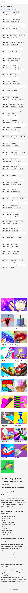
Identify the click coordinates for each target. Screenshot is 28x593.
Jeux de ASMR (22, 26)
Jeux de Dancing (5, 76)
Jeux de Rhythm (5, 189)
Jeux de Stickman (6, 219)
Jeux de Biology (5, 37)
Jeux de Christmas (15, 56)
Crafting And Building (6, 12)
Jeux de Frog (22, 106)
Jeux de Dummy (5, 92)
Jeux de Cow (17, 67)
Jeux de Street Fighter (18, 221)
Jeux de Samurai (15, 193)
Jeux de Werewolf (16, 255)
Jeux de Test (22, 232)
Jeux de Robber (5, 191)
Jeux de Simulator (16, 200)
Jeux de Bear (5, 35)
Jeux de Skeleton (5, 203)
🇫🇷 (25, 2)
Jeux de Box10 (21, 42)
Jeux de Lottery (5, 143)
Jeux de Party (14, 166)
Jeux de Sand (5, 196)
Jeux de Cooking (5, 65)
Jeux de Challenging (16, 53)
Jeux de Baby (5, 30)
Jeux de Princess (15, 177)
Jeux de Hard (14, 120)
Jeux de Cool (14, 65)
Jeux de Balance (5, 33)
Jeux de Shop (23, 198)
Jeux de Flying (5, 104)
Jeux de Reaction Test (16, 184)
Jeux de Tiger (15, 235)
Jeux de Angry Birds (15, 21)
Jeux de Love (13, 143)
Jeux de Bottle (13, 42)
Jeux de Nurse (13, 159)
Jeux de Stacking (5, 216)
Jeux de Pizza (5, 170)
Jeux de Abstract (15, 17)
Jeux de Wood (5, 262)
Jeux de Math (14, 147)
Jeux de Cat (4, 51)
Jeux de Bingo (22, 35)
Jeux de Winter (5, 260)
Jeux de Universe (6, 253)
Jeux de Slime (23, 203)
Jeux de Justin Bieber (16, 131)
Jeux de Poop (5, 175)
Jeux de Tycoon (5, 248)
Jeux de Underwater (6, 251)
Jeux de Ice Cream (6, 127)
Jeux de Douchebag (18, 88)
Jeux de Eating (14, 92)
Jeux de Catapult (13, 51)
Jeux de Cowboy (5, 69)
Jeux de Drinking (15, 90)
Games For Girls (16, 12)
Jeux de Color (5, 62)
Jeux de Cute (5, 74)
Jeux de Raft (22, 180)
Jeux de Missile (14, 154)
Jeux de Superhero (6, 226)
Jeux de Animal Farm (6, 23)
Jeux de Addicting (6, 19)
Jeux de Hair (15, 118)
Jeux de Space (5, 209)
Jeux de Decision (15, 76)
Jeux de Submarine (6, 223)
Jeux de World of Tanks (15, 262)
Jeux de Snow (14, 205)
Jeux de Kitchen (14, 136)
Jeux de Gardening (6, 111)
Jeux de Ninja (22, 157)
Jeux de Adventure (16, 19)
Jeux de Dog (13, 85)
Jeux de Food (13, 104)
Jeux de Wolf (22, 260)
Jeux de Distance (16, 83)
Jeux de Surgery (5, 228)
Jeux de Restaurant (15, 186)
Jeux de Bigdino (13, 35)
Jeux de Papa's (22, 164)
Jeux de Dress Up (6, 90)
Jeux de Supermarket (17, 226)
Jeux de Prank (13, 175)
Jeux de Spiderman (15, 212)
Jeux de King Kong (14, 134)
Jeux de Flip (20, 102)
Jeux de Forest (21, 104)
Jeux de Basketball (15, 33)
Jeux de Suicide (16, 223)
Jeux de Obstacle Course (7, 161)
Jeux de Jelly (14, 129)
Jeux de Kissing (5, 136)
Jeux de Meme (5, 152)
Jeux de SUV (14, 228)
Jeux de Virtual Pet (6, 255)
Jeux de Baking (13, 30)
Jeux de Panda (13, 164)
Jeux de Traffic (18, 242)
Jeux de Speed (14, 209)
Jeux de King (5, 134)
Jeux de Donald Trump (7, 88)
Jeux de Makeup (15, 145)
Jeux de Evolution (6, 97)
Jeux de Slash (15, 203)
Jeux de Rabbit (14, 180)
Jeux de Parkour (5, 166)
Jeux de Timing (19, 237)
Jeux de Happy (5, 120)
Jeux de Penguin (5, 168)
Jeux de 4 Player (5, 17)
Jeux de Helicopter (6, 122)
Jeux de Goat (15, 113)
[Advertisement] (14, 283)
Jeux (2, 9)
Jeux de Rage (14, 182)
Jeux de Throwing (6, 235)
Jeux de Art (14, 26)
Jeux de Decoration (6, 79)
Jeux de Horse (5, 124)
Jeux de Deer (16, 79)
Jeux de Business (14, 44)
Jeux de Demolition (6, 81)
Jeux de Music (14, 157)
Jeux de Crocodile (14, 72)
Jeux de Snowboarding (7, 207)
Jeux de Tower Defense (7, 242)
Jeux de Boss (5, 42)
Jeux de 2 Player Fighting (16, 14)
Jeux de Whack (5, 258)
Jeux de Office (5, 164)
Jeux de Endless (15, 95)
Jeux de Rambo (5, 184)
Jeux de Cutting (13, 74)
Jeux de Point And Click (7, 173)
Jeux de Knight (5, 138)
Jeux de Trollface (6, 246)
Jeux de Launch (5, 141)
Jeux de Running (5, 193)
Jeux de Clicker (5, 60)
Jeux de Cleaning (17, 58)
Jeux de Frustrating (6, 108)
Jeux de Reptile (5, 186)
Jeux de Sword (15, 230)
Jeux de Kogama (14, 138)
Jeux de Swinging (6, 230)
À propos (11, 591)
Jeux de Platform (13, 170)
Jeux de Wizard (14, 260)
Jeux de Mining (5, 154)
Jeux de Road (14, 189)
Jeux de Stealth (15, 216)
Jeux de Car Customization (8, 49)
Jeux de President (6, 177)
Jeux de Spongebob (6, 214)
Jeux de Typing (14, 248)
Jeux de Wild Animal (15, 258)
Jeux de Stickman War (7, 221)
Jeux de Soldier (17, 207)
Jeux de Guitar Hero (6, 118)
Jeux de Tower (14, 239)
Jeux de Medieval (16, 150)
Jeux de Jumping (6, 131)
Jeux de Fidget (5, 99)
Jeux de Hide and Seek (17, 122)
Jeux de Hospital (14, 124)
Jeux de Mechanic (6, 150)
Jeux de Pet (14, 168)
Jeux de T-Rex (5, 232)
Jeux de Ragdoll (5, 182)
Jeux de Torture (5, 239)
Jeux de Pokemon (18, 173)
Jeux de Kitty (22, 136)
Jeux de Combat (14, 62)
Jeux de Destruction (6, 83)
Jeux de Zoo (4, 267)
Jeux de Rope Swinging (16, 191)
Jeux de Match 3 (5, 147)
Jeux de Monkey (5, 157)
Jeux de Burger (5, 44)
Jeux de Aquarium (6, 26)
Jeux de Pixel (21, 168)
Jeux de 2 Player (5, 14)
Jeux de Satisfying (6, 198)
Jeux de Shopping (6, 200)
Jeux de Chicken (5, 56)
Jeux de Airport (5, 21)
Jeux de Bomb (5, 40)
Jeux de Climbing (14, 60)
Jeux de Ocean (18, 161)
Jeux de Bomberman (15, 40)
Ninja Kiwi (12, 267)
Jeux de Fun (15, 108)
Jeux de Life (13, 141)
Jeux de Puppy (5, 180)
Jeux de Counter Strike (7, 67)
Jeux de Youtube (21, 265)
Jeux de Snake (5, 205)
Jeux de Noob (5, 159)
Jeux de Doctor (5, 85)
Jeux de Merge (14, 152)
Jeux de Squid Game (17, 214)
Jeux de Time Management (8, 237)
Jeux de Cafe (5, 46)
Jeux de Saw (15, 198)
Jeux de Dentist (16, 81)
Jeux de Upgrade (15, 253)
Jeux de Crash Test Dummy (18, 69)
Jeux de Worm (5, 265)
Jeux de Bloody (14, 37)
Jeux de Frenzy (14, 106)
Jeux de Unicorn (16, 251)
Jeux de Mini (22, 152)
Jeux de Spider (5, 212)
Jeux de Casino (19, 49)
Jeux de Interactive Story (18, 127)
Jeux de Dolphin (21, 85)
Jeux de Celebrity (6, 53)
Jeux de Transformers (7, 244)
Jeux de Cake (13, 46)
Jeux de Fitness (21, 99)
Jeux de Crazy (5, 72)
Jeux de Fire (13, 99)
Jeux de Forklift (5, 106)
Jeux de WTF (13, 265)
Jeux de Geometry (17, 111)
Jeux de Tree (17, 244)
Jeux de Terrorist (14, 232)
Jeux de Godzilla (5, 115)
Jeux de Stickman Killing (17, 219)
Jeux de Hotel (23, 124)
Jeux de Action (7, 9)
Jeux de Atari (15, 28)
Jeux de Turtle (15, 246)
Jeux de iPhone (5, 129)
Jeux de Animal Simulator (18, 23)
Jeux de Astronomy (6, 28)
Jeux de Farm (15, 97)
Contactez (16, 591)
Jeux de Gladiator (6, 113)
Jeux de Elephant (5, 95)
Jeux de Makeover (6, 145)
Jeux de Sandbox (14, 196)
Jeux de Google (14, 115)
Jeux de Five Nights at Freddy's (8, 102)
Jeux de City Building (6, 58)
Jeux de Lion (21, 141)
